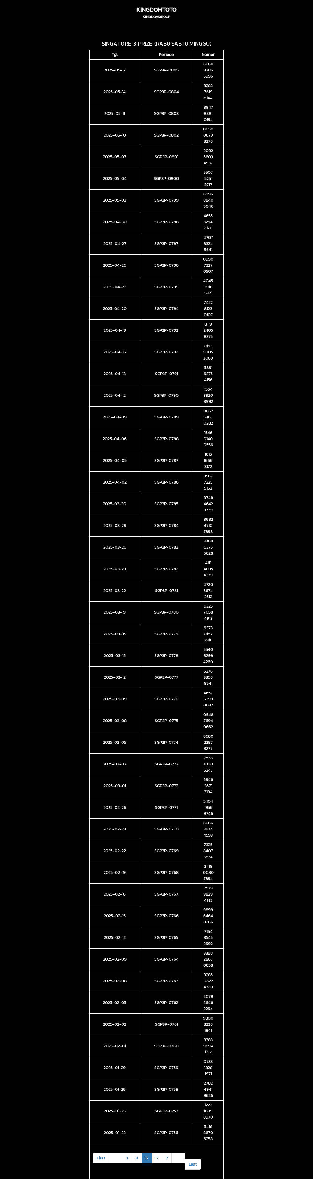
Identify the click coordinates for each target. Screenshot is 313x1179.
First (101, 1158)
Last (193, 1164)
